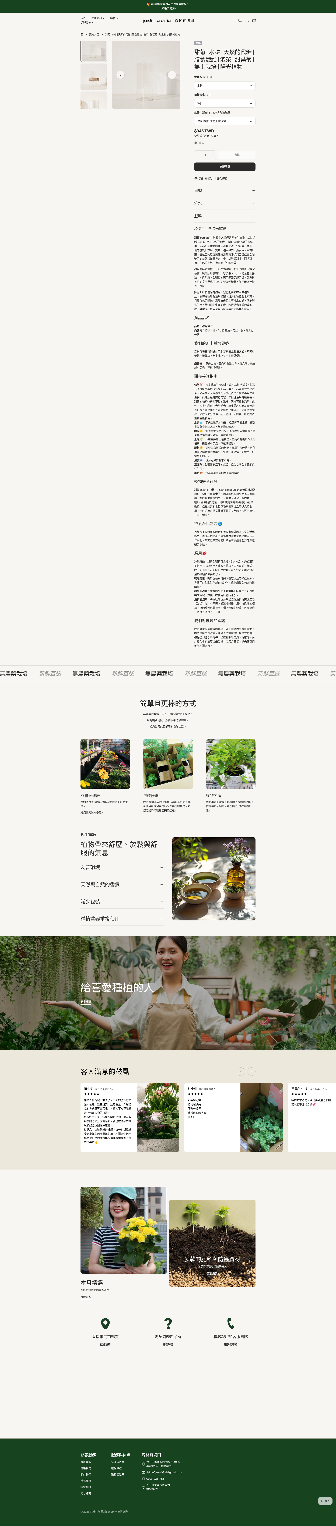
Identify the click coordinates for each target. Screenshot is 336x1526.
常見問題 (85, 1480)
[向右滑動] (172, 75)
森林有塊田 (96, 1511)
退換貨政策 (117, 1462)
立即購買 (225, 166)
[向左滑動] (120, 75)
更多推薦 (85, 1001)
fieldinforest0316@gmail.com (164, 1472)
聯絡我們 (85, 1468)
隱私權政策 (117, 1474)
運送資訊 (85, 1487)
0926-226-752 (155, 1478)
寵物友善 (94, 34)
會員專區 (85, 1462)
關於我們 (85, 1474)
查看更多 (85, 1297)
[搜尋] (240, 20)
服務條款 (116, 1468)
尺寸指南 (85, 1493)
